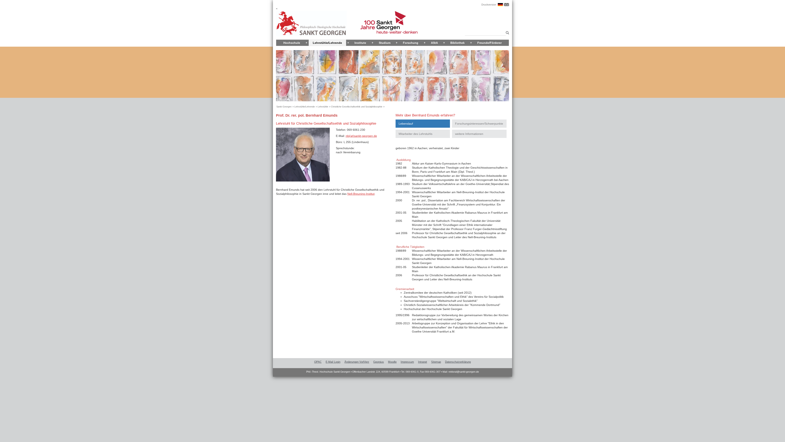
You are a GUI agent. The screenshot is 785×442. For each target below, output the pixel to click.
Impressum (407, 361)
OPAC (318, 361)
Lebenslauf (406, 123)
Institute (360, 42)
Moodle (392, 361)
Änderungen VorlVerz (356, 361)
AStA (434, 42)
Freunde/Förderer (489, 42)
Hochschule (291, 42)
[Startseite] (311, 23)
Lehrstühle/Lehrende (327, 42)
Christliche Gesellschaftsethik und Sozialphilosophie (356, 106)
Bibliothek (457, 42)
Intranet (422, 361)
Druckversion (488, 4)
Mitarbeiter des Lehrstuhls (415, 133)
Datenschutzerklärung (458, 361)
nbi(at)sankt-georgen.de (361, 136)
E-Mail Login (333, 361)
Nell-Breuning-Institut (361, 193)
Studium (384, 42)
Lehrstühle (323, 106)
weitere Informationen (469, 133)
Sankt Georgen (284, 106)
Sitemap (436, 361)
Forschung (410, 42)
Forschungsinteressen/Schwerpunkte (479, 123)
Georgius (378, 361)
